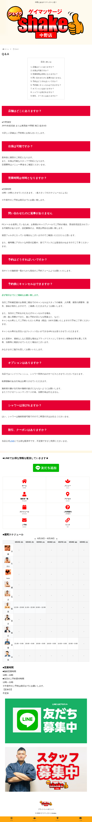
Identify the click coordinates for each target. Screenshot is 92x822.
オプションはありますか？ (43, 89)
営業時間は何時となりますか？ (45, 74)
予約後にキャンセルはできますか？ (47, 85)
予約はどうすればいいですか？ (45, 81)
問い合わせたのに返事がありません (47, 78)
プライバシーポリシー (46, 809)
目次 (43, 62)
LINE (12, 441)
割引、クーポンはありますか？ (45, 96)
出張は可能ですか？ (41, 70)
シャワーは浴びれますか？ (43, 92)
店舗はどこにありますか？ (43, 67)
